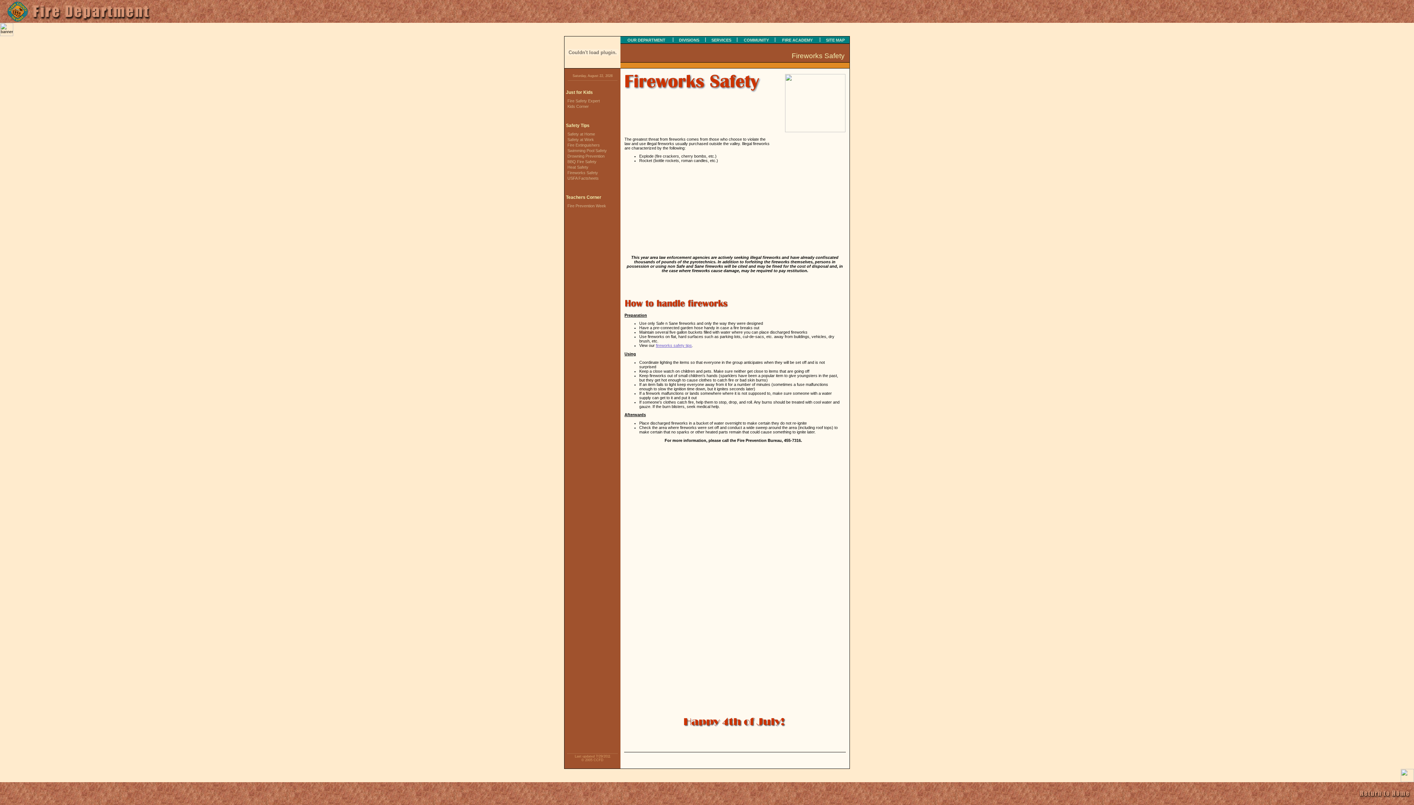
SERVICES (721, 40)
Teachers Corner (583, 197)
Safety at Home (581, 134)
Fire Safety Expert (583, 101)
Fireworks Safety (582, 173)
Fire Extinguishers (583, 145)
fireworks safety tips (674, 345)
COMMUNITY (756, 40)
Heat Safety (577, 167)
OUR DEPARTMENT (646, 40)
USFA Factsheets (583, 178)
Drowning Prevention (586, 156)
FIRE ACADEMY (797, 40)
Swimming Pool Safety (587, 150)
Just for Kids (579, 92)
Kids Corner (578, 106)
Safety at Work (580, 139)
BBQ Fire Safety (582, 161)
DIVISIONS (689, 40)
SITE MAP (835, 40)
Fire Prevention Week (586, 206)
